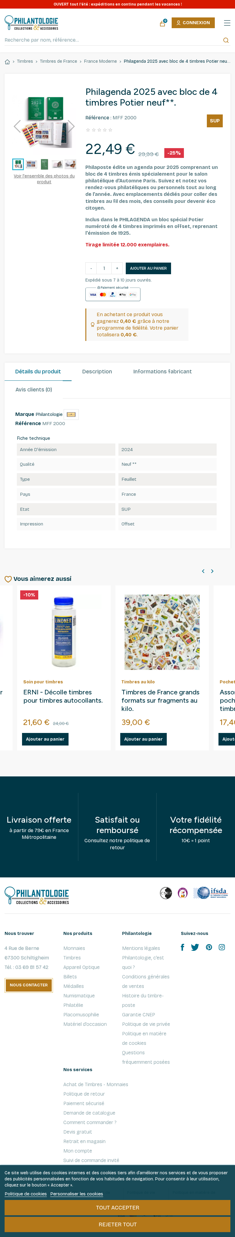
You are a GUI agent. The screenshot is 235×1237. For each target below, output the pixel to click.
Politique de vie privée (146, 1024)
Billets (70, 977)
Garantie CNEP (138, 1015)
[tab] (38, 372)
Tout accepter (117, 1207)
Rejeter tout (118, 1224)
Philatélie (73, 1005)
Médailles (73, 986)
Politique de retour (84, 1094)
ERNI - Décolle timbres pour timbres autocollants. (63, 696)
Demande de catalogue (89, 1113)
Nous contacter (29, 985)
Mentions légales (141, 948)
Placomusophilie (81, 1015)
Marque (24, 414)
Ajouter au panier (148, 268)
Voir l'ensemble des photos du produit (44, 179)
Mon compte (77, 1151)
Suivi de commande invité (91, 1160)
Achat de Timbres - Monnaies (95, 1084)
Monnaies (74, 948)
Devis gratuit (77, 1132)
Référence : (98, 118)
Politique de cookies (26, 1194)
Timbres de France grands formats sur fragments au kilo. (160, 700)
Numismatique (79, 996)
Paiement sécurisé (83, 1103)
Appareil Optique (81, 967)
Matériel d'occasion (85, 1024)
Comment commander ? (90, 1122)
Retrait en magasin (84, 1141)
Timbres (72, 958)
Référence (28, 423)
